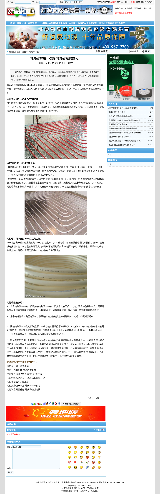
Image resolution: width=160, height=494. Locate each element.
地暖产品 (82, 23)
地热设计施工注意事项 (117, 124)
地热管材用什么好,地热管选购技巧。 (123, 108)
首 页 (12, 23)
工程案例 (110, 23)
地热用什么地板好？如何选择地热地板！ (125, 120)
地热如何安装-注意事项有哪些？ (121, 145)
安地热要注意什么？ (116, 112)
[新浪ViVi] (56, 404)
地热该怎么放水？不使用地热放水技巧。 (125, 141)
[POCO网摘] (53, 404)
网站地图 (147, 8)
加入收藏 (128, 8)
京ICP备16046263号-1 (88, 488)
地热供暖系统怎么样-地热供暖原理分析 (124, 132)
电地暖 (63, 23)
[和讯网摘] (59, 404)
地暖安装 (32, 23)
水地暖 (72, 23)
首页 (24, 52)
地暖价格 (21, 23)
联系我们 (120, 23)
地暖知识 (92, 23)
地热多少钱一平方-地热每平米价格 (122, 128)
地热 (101, 23)
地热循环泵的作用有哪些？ (119, 137)
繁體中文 (138, 8)
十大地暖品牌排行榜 (48, 23)
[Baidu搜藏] (44, 404)
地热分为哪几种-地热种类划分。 (121, 116)
